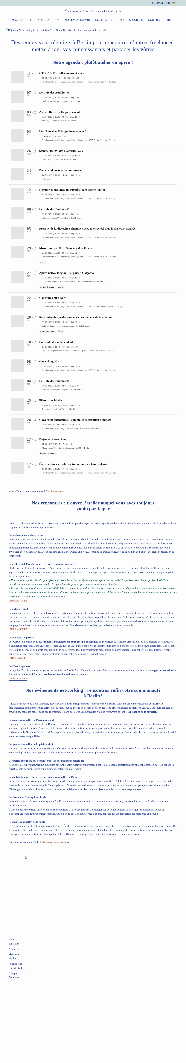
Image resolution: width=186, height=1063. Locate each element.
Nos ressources (131, 19)
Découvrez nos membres (55, 842)
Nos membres (104, 19)
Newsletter (15, 948)
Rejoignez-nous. (55, 491)
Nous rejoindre (159, 19)
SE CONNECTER (161, 3)
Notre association (41, 19)
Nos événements (77, 19)
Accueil (17, 19)
